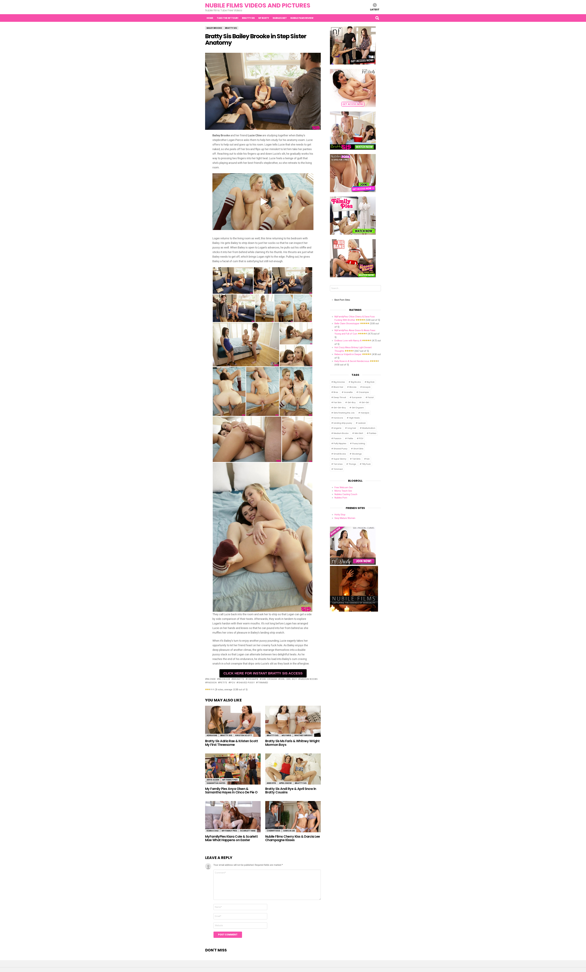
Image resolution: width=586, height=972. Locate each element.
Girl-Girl (365, 402)
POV (232, 682)
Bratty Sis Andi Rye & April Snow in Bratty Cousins (290, 790)
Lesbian (362, 423)
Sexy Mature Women (345, 518)
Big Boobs (356, 382)
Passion (212, 682)
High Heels (354, 417)
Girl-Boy (352, 402)
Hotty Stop (340, 514)
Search (377, 18)
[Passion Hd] (354, 610)
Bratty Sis (248, 18)
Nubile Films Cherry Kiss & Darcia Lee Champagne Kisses (292, 838)
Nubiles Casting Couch (346, 494)
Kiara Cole (213, 830)
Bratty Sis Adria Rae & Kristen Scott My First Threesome (231, 743)
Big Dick (370, 382)
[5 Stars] (213, 689)
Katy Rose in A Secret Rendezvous (352, 361)
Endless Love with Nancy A (348, 340)
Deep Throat (340, 397)
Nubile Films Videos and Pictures (257, 5)
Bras (336, 392)
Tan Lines (338, 464)
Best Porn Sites (342, 299)
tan (368, 458)
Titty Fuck (366, 464)
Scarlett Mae (247, 830)
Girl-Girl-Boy (288, 679)
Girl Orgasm (269, 679)
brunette (238, 679)
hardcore (338, 417)
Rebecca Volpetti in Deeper (348, 354)
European (357, 397)
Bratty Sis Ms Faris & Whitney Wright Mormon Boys (292, 743)
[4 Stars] (211, 689)
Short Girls (358, 448)
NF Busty (263, 18)
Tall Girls (356, 458)
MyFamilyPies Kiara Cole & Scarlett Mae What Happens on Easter (231, 838)
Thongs (352, 464)
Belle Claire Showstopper (347, 323)
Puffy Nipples (340, 443)
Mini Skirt (359, 433)
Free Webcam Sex (344, 487)
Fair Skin (338, 402)
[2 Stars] (208, 689)
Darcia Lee (289, 830)
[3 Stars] (210, 689)
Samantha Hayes (216, 783)
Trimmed (263, 682)
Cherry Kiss (273, 830)
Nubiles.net (280, 18)
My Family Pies (230, 779)
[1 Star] (206, 689)
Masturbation (368, 428)
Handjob (365, 412)
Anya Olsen (213, 779)
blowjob (224, 679)
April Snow (285, 783)
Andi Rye (271, 783)
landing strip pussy (343, 423)
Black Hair (338, 387)
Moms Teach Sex (343, 490)
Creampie (253, 679)
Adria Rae (212, 735)
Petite (223, 682)
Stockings (357, 453)
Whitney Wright (303, 735)
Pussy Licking (358, 443)
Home (210, 18)
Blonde (211, 679)
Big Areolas (339, 382)
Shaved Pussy (247, 682)
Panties (372, 433)
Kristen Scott (243, 735)
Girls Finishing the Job (344, 412)
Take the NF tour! (227, 18)
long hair (351, 428)
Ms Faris (286, 735)
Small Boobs (340, 453)
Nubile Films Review (301, 18)
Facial (371, 397)
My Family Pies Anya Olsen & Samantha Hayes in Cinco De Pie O (231, 790)
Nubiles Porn (341, 497)
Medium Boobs (309, 679)
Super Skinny (340, 458)
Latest (374, 9)
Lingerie (337, 428)
